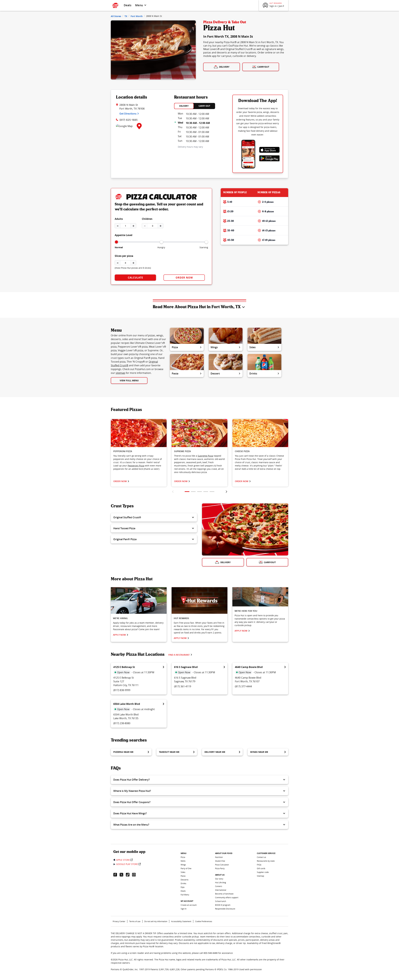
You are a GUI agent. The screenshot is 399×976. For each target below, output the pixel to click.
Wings (214, 347)
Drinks (253, 373)
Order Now (184, 277)
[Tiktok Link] (129, 874)
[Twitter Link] (123, 874)
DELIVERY (184, 106)
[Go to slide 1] (187, 491)
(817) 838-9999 (121, 690)
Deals (127, 5)
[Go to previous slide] (172, 491)
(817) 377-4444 (243, 686)
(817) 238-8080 (121, 723)
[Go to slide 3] (199, 491)
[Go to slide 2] (193, 491)
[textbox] (138, 462)
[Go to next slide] (226, 491)
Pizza (175, 347)
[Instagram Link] (135, 874)
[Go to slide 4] (205, 491)
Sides (252, 347)
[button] (154, 517)
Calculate (135, 277)
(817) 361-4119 (182, 686)
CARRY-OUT (204, 106)
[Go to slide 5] (212, 491)
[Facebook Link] (116, 874)
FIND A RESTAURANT (179, 654)
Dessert (215, 373)
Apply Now (119, 634)
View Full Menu (129, 380)
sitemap (120, 373)
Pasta (175, 373)
